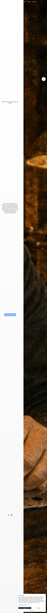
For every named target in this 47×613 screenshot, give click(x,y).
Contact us (34, 1)
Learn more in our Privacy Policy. (24, 604)
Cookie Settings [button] (31, 610)
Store (25, 1)
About (29, 1)
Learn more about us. (22, 605)
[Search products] (44, 79)
